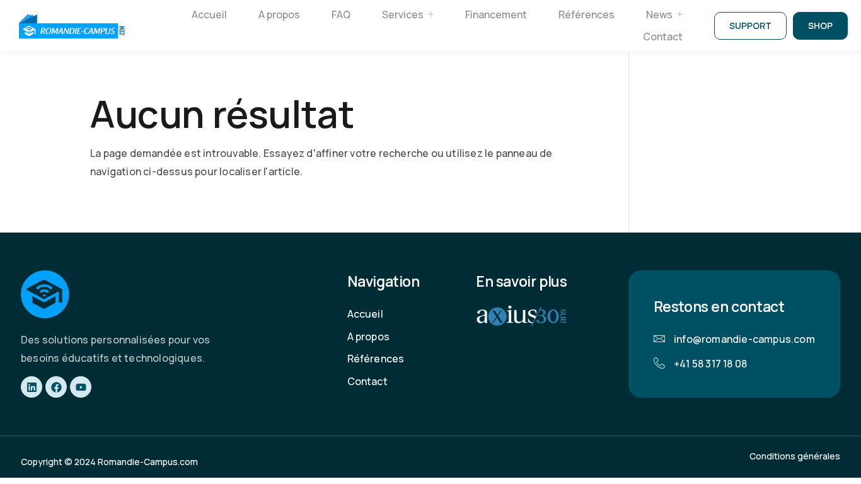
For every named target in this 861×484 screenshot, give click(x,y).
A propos (279, 14)
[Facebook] (56, 387)
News (659, 14)
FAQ (341, 14)
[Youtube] (80, 387)
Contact (663, 36)
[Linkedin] (31, 387)
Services (403, 14)
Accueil (209, 14)
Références (586, 14)
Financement (496, 14)
